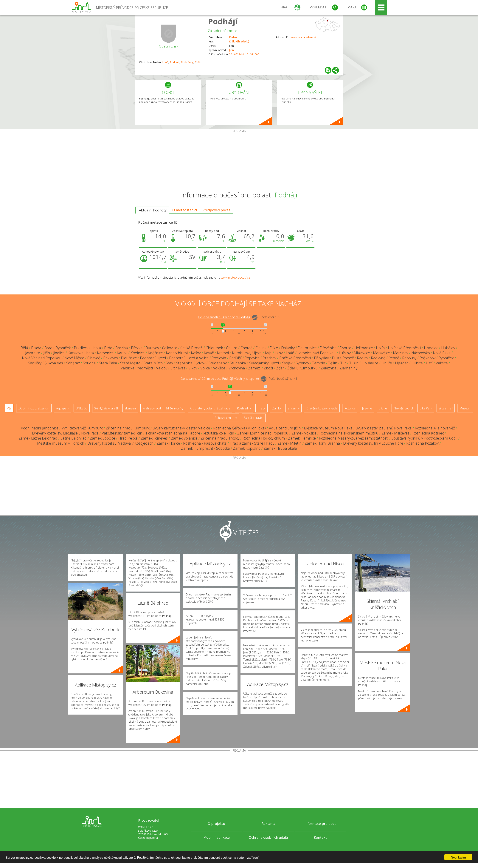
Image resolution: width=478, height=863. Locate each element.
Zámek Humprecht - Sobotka (205, 448)
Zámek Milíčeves (395, 433)
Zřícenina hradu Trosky (220, 438)
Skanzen (130, 408)
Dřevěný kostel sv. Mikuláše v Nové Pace (65, 433)
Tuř (343, 363)
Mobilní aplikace (216, 837)
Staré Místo (153, 363)
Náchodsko (420, 352)
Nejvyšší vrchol (403, 408)
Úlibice (417, 363)
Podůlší (235, 357)
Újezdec (401, 363)
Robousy (409, 357)
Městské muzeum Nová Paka (328, 428)
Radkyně (378, 357)
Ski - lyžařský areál (106, 408)
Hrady (261, 408)
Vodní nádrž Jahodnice (39, 428)
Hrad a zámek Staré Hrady (252, 443)
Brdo (108, 347)
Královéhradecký (239, 41)
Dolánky (288, 347)
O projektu (216, 823)
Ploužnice (129, 357)
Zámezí (254, 368)
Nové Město (74, 357)
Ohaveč (93, 357)
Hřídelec (431, 347)
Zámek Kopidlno (246, 448)
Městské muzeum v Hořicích (60, 443)
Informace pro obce (320, 823)
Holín (380, 347)
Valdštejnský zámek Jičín (122, 433)
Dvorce (345, 347)
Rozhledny (244, 408)
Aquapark (62, 408)
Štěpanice (184, 363)
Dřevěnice (328, 347)
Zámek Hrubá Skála (280, 448)
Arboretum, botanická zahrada (210, 408)
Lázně (383, 408)
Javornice (32, 352)
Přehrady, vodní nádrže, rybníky (162, 408)
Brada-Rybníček (57, 347)
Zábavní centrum (226, 418)
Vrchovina (237, 368)
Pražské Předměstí (295, 357)
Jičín (231, 50)
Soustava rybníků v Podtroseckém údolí (424, 438)
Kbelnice (138, 352)
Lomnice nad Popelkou (316, 352)
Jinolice (59, 352)
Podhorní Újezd (153, 357)
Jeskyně (367, 408)
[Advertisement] (239, 160)
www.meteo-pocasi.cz (235, 277)
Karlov (122, 352)
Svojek (287, 363)
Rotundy (349, 408)
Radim (233, 37)
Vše (9, 408)
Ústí (429, 363)
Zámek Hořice (168, 443)
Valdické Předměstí (137, 368)
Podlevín (219, 357)
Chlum (231, 347)
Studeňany (187, 62)
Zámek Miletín (289, 443)
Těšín (332, 363)
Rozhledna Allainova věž (435, 428)
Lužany (345, 352)
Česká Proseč (191, 347)
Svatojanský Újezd (264, 363)
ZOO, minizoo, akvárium (33, 408)
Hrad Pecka (128, 438)
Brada (36, 347)
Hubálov (448, 347)
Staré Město (130, 363)
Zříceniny (293, 408)
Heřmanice (363, 347)
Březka (136, 347)
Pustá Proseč (343, 357)
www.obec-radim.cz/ (303, 37)
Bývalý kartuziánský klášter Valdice (181, 428)
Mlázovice (362, 352)
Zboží (268, 368)
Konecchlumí (177, 352)
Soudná (89, 363)
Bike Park (426, 408)
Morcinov (400, 352)
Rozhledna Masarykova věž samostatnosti (353, 438)
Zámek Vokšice (303, 433)
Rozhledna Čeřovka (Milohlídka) (239, 428)
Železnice (328, 368)
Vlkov (192, 368)
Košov (196, 352)
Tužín (198, 62)
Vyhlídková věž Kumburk (82, 428)
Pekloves (110, 357)
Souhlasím (458, 857)
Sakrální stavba (253, 418)
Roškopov (427, 357)
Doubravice (307, 347)
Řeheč (394, 357)
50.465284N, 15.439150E (244, 54)
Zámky (276, 408)
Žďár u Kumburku (302, 368)
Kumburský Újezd (247, 352)
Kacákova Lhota (81, 352)
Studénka (238, 363)
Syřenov (302, 363)
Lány (279, 352)
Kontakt (320, 837)
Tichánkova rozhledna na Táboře (172, 433)
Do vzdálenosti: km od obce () (220, 379)
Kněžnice (155, 352)
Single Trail (446, 408)
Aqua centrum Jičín (285, 428)
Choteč (246, 347)
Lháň (165, 62)
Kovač (209, 352)
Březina (121, 347)
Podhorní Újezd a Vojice (189, 357)
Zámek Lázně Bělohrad (37, 438)
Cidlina (261, 347)
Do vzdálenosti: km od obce (224, 317)
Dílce (274, 347)
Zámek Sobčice (102, 438)
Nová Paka (442, 352)
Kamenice (105, 352)
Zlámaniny (348, 368)
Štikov (200, 363)
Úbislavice (370, 363)
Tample (318, 363)
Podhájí (223, 21)
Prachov (269, 357)
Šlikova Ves (54, 363)
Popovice (252, 357)
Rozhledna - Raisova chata (205, 443)
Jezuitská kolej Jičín (218, 433)
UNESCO (82, 408)
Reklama (268, 823)
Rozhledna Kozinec (428, 433)
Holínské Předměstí (404, 347)
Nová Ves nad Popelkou (41, 357)
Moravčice (381, 352)
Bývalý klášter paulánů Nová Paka (384, 428)
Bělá (24, 347)
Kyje (268, 352)
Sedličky (34, 363)
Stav (169, 363)
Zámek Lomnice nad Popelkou (262, 433)
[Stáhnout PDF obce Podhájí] (328, 70)
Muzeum (465, 408)
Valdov (161, 368)
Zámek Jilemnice (302, 438)
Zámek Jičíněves (154, 438)
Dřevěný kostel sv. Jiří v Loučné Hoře (373, 443)
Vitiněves (177, 368)
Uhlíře (386, 363)
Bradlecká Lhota (87, 347)
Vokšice (219, 368)
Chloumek (214, 347)
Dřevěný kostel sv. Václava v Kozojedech (120, 443)
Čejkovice (169, 347)
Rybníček (446, 357)
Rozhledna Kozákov (422, 443)
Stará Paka (108, 363)
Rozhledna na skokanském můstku (349, 433)
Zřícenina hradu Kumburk (128, 428)
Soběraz (73, 363)
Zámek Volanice (184, 438)
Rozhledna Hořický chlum (264, 438)
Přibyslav (321, 357)
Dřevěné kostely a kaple (322, 408)
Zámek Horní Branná (322, 443)
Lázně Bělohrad (73, 438)
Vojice (205, 368)
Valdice (442, 363)
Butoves (152, 347)
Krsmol (223, 352)
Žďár (280, 368)
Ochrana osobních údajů (268, 837)
